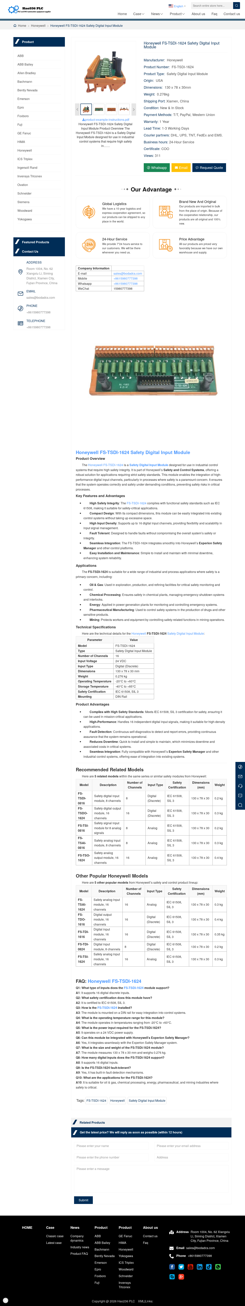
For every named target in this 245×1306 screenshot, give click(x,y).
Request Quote (211, 167)
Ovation (22, 185)
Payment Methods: (158, 114)
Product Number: (157, 66)
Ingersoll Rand (27, 167)
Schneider (24, 193)
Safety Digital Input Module (160, 452)
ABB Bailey (25, 64)
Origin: (149, 80)
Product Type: (154, 73)
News (155, 13)
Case (137, 13)
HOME (27, 1227)
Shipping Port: (154, 101)
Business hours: (156, 142)
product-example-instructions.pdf (107, 119)
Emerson (23, 99)
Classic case (55, 1236)
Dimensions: (153, 87)
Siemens (23, 202)
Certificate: (152, 148)
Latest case (54, 1242)
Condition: (151, 107)
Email (183, 167)
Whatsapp (159, 167)
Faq (214, 13)
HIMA (21, 142)
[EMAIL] (240, 776)
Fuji (19, 124)
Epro (20, 107)
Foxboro (23, 116)
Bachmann (24, 81)
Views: (149, 155)
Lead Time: (152, 128)
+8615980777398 (38, 312)
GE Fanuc (24, 133)
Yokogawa (24, 219)
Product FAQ (79, 1253)
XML (141, 1301)
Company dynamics (77, 1238)
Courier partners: (157, 135)
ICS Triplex (25, 159)
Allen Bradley (26, 73)
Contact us (232, 13)
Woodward (24, 210)
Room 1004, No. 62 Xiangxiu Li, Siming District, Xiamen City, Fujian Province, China (41, 275)
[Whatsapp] (240, 766)
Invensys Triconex (29, 176)
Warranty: (151, 121)
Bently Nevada (27, 90)
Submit (83, 1200)
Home (122, 13)
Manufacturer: (154, 60)
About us (198, 13)
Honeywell (38, 25)
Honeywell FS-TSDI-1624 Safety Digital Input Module (86, 25)
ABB (20, 56)
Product (176, 13)
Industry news (79, 1247)
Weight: (149, 94)
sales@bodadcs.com (40, 297)
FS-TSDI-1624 (114, 452)
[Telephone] (240, 786)
